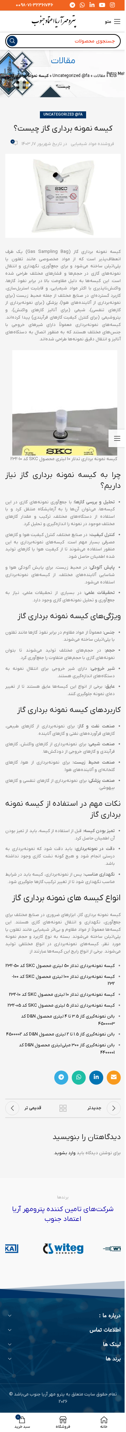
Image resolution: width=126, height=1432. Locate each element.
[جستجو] (12, 41)
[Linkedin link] (96, 1078)
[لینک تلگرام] (61, 1078)
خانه (113, 76)
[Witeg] (63, 1248)
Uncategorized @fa (71, 76)
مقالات (99, 76)
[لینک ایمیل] (114, 1078)
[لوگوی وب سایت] (54, 21)
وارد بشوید (65, 1153)
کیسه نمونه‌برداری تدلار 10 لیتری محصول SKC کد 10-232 (62, 995)
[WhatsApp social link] (79, 1078)
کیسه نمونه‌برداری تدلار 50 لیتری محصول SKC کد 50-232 (60, 966)
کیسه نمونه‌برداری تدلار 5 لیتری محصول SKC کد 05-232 (61, 1005)
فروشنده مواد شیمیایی (92, 144)
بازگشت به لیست (63, 1108)
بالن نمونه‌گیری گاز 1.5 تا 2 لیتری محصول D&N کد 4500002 (60, 1034)
